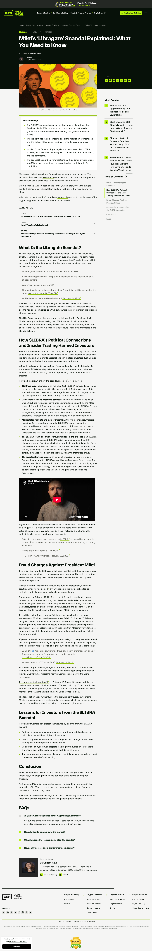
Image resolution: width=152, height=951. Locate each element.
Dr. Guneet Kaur (35, 60)
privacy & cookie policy (18, 941)
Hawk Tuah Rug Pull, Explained (34, 225)
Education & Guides (117, 899)
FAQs (108, 219)
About (59, 922)
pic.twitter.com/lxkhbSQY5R (36, 657)
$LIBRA (64, 539)
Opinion (67, 904)
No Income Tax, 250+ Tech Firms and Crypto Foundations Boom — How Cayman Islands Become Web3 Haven (121, 163)
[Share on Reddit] (114, 80)
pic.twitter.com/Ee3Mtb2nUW (44, 550)
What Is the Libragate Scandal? (116, 184)
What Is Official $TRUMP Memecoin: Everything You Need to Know (50, 216)
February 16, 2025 (64, 662)
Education (30, 25)
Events (112, 908)
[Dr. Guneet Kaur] (28, 867)
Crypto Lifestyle (116, 904)
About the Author (46, 859)
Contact (68, 922)
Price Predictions (93, 899)
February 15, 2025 (71, 298)
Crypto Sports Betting (140, 908)
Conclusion (111, 214)
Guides (48, 25)
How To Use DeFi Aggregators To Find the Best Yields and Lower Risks (120, 110)
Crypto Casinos (138, 899)
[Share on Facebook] (117, 80)
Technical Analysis (94, 904)
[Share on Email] (125, 80)
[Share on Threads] (110, 80)
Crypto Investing (93, 908)
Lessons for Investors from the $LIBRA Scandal (118, 208)
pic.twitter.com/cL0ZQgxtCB (42, 293)
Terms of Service (88, 922)
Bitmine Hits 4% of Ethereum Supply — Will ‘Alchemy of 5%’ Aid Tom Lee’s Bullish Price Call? (120, 144)
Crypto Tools (92, 912)
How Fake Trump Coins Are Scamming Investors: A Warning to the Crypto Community (53, 234)
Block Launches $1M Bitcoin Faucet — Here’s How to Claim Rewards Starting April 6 (121, 127)
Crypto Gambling (138, 904)
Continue (16, 946)
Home (21, 25)
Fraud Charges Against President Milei (116, 201)
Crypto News (69, 899)
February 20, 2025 (59, 556)
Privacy (76, 922)
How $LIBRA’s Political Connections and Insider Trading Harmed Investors (118, 193)
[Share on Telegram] (121, 80)
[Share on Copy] (129, 80)
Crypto (40, 25)
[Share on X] (106, 80)
